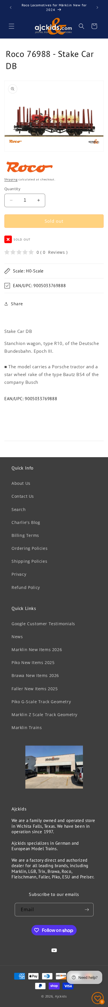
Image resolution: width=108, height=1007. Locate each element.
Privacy (19, 574)
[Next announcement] (97, 7)
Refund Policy (26, 587)
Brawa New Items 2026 (35, 675)
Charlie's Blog (26, 522)
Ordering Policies (30, 548)
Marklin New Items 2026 (37, 649)
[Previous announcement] (10, 7)
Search (19, 509)
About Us (21, 483)
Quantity (12, 188)
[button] (11, 26)
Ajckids (61, 996)
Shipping (11, 179)
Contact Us (23, 496)
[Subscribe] (87, 909)
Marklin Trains (27, 727)
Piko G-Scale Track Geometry (41, 701)
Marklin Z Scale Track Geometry (44, 714)
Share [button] (17, 303)
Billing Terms (25, 535)
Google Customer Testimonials (43, 623)
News (17, 636)
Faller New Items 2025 (35, 688)
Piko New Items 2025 (33, 662)
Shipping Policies (29, 561)
